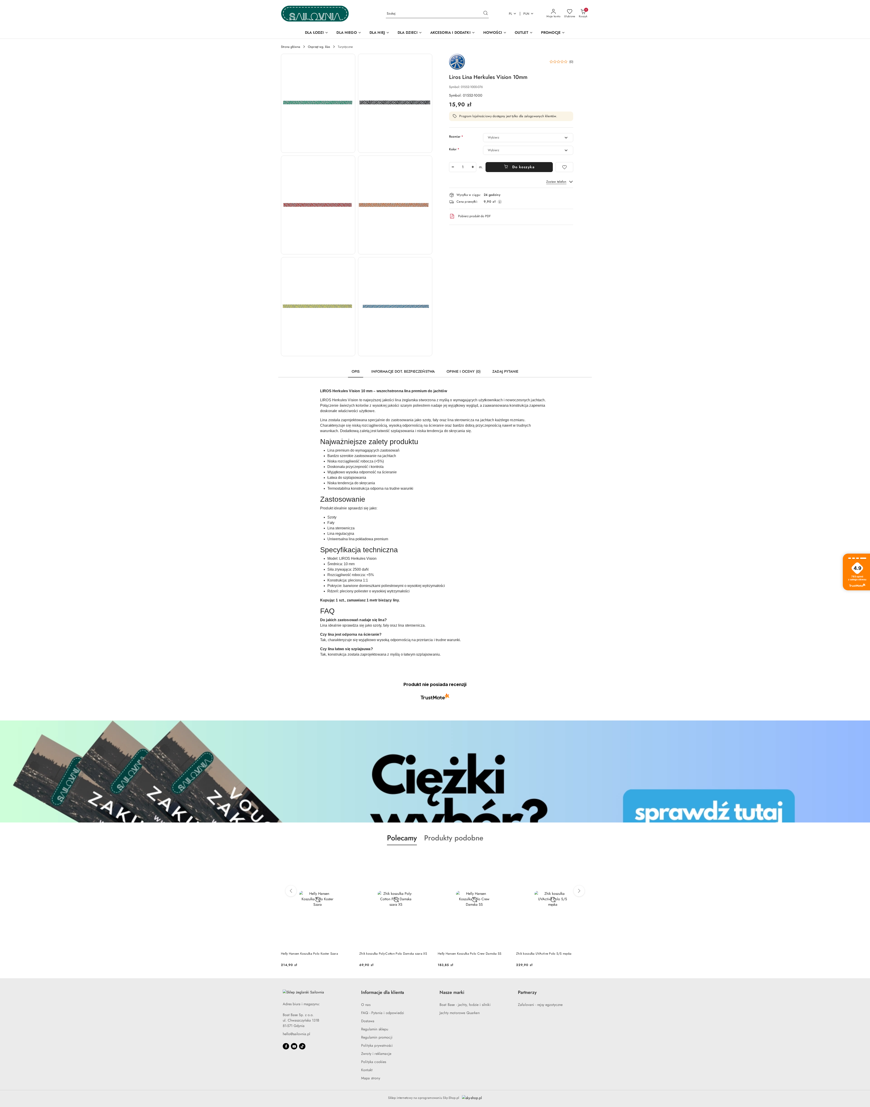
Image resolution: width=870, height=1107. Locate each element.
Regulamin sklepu (374, 1029)
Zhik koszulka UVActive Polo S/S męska (465, 953)
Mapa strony (370, 1078)
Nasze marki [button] (452, 992)
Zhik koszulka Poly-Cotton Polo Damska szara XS (315, 953)
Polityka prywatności (377, 1045)
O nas (365, 1004)
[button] (318, 103)
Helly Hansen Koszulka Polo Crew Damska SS (391, 953)
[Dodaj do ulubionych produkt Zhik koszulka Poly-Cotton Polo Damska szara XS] (348, 855)
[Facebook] (286, 1046)
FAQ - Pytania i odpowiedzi (382, 1012)
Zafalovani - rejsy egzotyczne (540, 1004)
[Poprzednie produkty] (291, 891)
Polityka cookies (373, 1061)
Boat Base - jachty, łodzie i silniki (465, 1004)
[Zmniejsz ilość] (452, 167)
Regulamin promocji (376, 1037)
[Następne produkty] (579, 891)
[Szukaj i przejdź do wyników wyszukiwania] (485, 13)
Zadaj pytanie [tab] (505, 371)
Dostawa (367, 1021)
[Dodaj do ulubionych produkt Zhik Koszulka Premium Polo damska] (583, 855)
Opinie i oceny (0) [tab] (464, 371)
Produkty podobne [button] (453, 838)
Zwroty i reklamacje (376, 1053)
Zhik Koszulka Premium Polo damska (541, 953)
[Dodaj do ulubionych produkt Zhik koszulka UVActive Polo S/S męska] (505, 855)
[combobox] (528, 137)
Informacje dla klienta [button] (382, 992)
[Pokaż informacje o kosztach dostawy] (499, 201)
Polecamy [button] (402, 838)
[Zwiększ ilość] (472, 167)
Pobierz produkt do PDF (474, 216)
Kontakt (366, 1070)
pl (510, 13)
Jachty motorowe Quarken (460, 1012)
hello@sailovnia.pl (296, 1033)
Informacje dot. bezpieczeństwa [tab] (403, 371)
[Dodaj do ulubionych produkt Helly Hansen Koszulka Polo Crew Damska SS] (427, 855)
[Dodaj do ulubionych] (564, 167)
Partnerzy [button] (527, 992)
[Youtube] (294, 1046)
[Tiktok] (302, 1046)
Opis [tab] (356, 371)
